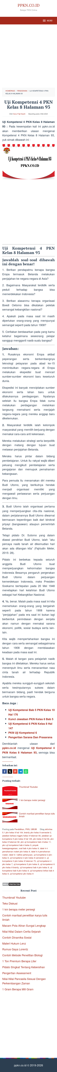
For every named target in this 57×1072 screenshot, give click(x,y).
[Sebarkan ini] (4, 771)
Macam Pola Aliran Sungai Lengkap (24, 925)
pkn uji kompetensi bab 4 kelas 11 (36, 841)
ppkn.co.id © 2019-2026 (28, 1065)
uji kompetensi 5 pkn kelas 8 (26, 864)
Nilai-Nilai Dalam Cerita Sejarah (21, 931)
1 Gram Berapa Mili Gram (17, 989)
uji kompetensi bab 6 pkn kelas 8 (27, 869)
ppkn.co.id (9, 748)
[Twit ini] (10, 771)
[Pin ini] (15, 771)
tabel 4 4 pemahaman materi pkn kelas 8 (25, 850)
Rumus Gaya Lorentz (15, 949)
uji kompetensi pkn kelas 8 (21, 873)
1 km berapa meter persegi (32, 800)
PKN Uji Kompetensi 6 (22, 733)
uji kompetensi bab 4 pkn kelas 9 (34, 867)
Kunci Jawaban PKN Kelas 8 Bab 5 (30, 719)
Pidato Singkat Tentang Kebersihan (23, 967)
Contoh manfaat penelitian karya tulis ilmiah (37, 815)
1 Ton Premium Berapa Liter (19, 961)
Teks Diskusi (9, 903)
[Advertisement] (28, 56)
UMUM (34, 829)
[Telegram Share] (20, 771)
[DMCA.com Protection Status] (11, 884)
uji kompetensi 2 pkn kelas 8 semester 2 (28, 857)
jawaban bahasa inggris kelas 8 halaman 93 (21, 835)
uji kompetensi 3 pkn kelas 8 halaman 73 (25, 859)
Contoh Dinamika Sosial (16, 937)
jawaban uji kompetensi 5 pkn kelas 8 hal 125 (27, 837)
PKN (27, 829)
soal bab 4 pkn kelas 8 (29, 848)
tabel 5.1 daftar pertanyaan (21, 854)
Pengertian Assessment (16, 973)
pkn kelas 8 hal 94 (41, 838)
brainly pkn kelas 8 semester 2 (37, 832)
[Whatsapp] (26, 771)
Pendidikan (19, 829)
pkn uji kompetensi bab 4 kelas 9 (16, 845)
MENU (49, 20)
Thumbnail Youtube (28, 786)
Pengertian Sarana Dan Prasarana (30, 737)
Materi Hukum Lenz (14, 943)
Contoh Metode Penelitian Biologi (22, 955)
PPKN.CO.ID (29, 5)
